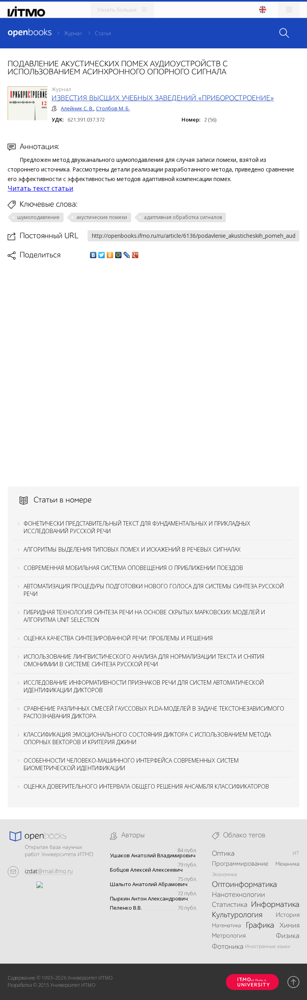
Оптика (223, 853)
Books (30, 33)
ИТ (296, 853)
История (287, 915)
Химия (289, 925)
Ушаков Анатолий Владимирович (152, 855)
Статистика (229, 904)
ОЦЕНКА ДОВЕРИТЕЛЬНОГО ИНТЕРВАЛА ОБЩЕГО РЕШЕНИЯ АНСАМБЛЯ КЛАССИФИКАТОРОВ (146, 786)
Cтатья (103, 33)
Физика (287, 936)
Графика (260, 926)
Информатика (275, 905)
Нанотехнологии (238, 894)
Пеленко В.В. (126, 907)
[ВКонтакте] (93, 255)
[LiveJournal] (127, 255)
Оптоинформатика (244, 885)
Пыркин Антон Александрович (149, 898)
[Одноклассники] (110, 255)
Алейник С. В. (77, 108)
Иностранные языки (267, 946)
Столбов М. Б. (113, 108)
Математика (226, 925)
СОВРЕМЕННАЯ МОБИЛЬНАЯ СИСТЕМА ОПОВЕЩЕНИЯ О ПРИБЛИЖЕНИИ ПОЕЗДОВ (133, 568)
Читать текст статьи (40, 188)
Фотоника (227, 946)
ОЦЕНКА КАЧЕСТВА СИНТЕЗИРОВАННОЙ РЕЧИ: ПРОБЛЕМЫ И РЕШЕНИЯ (118, 638)
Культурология (237, 915)
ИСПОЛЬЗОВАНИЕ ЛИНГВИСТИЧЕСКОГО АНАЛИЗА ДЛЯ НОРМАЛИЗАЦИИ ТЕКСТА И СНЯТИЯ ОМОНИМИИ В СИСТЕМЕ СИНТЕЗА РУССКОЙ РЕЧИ (144, 660)
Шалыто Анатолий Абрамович (148, 884)
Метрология (228, 936)
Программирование (240, 864)
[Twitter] (102, 255)
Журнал (73, 33)
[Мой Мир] (118, 255)
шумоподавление (38, 217)
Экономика (224, 874)
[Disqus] (153, 372)
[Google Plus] (135, 255)
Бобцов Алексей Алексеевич (146, 870)
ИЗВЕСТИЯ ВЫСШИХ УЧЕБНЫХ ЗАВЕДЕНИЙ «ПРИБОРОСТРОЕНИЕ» (163, 98)
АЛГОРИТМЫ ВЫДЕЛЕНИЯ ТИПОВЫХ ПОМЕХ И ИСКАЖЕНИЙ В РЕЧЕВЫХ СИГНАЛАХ (132, 549)
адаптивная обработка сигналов (183, 217)
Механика (287, 864)
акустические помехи (101, 217)
